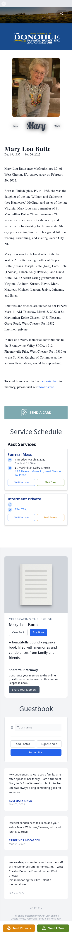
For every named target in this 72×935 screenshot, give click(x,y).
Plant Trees (50, 482)
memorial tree (49, 381)
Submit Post (36, 752)
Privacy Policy (25, 918)
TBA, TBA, (21, 509)
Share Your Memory (24, 689)
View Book (18, 632)
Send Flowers (50, 517)
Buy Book (38, 632)
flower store (46, 387)
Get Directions (21, 482)
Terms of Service (46, 918)
